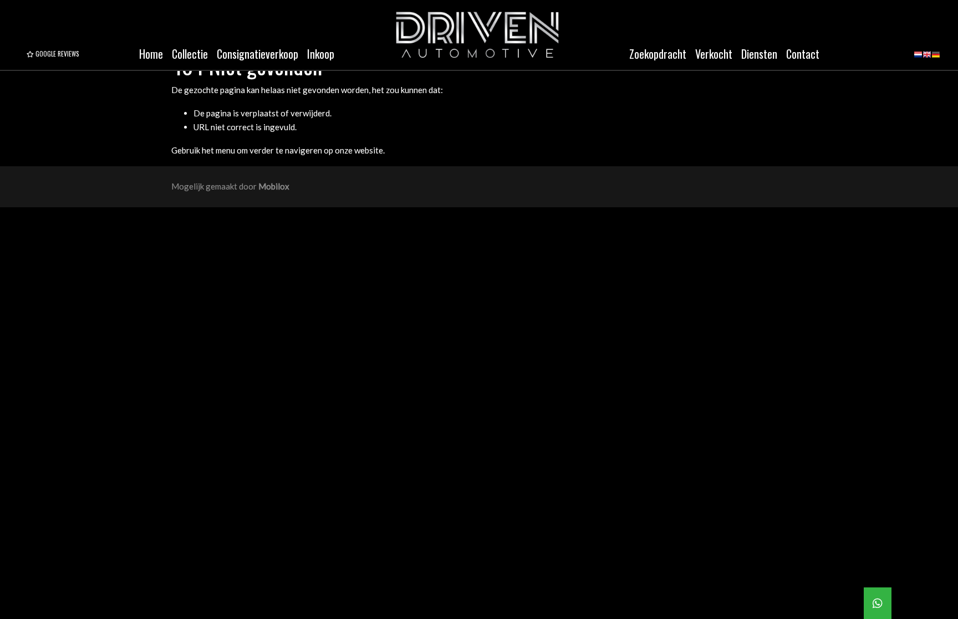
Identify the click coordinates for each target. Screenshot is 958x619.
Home (151, 53)
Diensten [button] (759, 53)
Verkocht (713, 53)
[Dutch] (918, 58)
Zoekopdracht (657, 53)
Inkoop (320, 53)
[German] (935, 58)
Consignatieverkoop (257, 53)
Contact (802, 53)
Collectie (190, 53)
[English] (927, 58)
